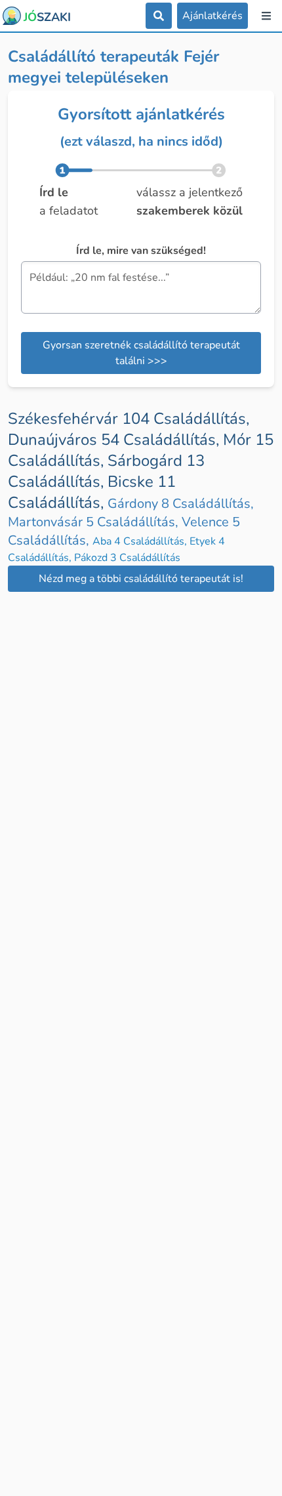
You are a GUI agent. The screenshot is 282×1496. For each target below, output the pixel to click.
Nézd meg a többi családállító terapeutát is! (141, 578)
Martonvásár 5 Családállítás (95, 522)
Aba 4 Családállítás (141, 541)
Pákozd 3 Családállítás (127, 558)
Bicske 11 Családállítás (92, 492)
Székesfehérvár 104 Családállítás (128, 418)
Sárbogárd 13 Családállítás (106, 471)
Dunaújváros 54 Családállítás (115, 439)
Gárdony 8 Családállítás (181, 503)
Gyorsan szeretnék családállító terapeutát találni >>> (141, 353)
